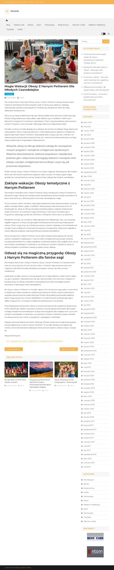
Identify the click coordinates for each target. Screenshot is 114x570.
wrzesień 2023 (89, 214)
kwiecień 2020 (89, 338)
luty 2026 (87, 135)
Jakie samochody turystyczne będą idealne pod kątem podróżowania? (69, 349)
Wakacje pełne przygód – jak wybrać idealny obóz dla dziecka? (96, 88)
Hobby (20, 29)
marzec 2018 (89, 409)
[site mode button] (103, 34)
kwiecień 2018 (89, 405)
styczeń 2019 (89, 376)
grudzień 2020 (89, 309)
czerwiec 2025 (89, 156)
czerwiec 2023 (89, 226)
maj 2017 (87, 446)
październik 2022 (90, 247)
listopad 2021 (89, 268)
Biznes (31, 2)
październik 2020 (90, 318)
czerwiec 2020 (89, 334)
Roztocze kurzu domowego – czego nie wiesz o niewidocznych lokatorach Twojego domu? (95, 58)
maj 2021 (87, 293)
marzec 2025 (89, 164)
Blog (8, 25)
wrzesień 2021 (89, 276)
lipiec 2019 (88, 363)
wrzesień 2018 (89, 388)
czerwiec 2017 (89, 442)
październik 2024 (90, 172)
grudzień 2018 (89, 380)
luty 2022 (87, 264)
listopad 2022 (89, 243)
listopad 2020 (89, 313)
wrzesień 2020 (89, 322)
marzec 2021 (89, 301)
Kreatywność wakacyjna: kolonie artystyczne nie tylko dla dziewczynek (15, 349)
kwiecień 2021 (89, 297)
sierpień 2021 (89, 280)
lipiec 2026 (88, 122)
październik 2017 (90, 430)
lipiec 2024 (88, 176)
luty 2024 (87, 197)
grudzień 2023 (89, 205)
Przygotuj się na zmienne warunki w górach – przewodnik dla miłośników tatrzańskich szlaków (40, 383)
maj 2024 (87, 185)
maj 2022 (87, 259)
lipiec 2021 (88, 284)
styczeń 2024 (89, 201)
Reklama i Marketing (97, 25)
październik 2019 (90, 351)
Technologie (39, 2)
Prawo (86, 501)
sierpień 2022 (89, 251)
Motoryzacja (49, 25)
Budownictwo (63, 25)
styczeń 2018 (89, 417)
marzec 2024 (89, 193)
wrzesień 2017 (89, 434)
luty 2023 (87, 234)
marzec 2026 (89, 131)
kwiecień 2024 (89, 189)
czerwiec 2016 (89, 463)
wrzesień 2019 (89, 355)
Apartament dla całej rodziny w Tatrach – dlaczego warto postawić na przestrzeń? (96, 70)
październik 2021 (90, 272)
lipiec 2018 (88, 396)
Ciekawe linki (19, 25)
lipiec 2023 (88, 222)
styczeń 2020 (89, 347)
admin (21, 98)
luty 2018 (87, 413)
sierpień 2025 (89, 151)
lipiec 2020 (88, 330)
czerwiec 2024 (89, 180)
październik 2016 (90, 454)
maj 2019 (87, 367)
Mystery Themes (25, 567)
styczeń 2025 (89, 168)
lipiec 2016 (88, 459)
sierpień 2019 (89, 359)
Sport (39, 25)
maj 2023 (87, 230)
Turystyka (10, 29)
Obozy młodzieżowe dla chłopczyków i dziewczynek (66, 381)
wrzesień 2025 (89, 147)
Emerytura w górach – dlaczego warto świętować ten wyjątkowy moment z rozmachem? (96, 80)
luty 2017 (87, 450)
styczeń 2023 (89, 239)
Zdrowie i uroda (78, 25)
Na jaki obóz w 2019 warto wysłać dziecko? (15, 381)
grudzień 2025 (89, 143)
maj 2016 (87, 467)
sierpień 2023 (89, 218)
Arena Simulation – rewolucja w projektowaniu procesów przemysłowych (96, 97)
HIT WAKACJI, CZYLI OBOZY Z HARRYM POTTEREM (34, 341)
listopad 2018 (89, 384)
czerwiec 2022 (89, 255)
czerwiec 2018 (89, 400)
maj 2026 (87, 127)
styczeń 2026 (89, 139)
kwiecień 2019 (89, 371)
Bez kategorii (89, 480)
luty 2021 (87, 305)
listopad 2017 (89, 425)
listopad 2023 (89, 210)
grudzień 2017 (89, 421)
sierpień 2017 (89, 438)
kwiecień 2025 (89, 160)
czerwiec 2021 (89, 288)
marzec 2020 (89, 342)
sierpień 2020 (89, 326)
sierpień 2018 (89, 392)
